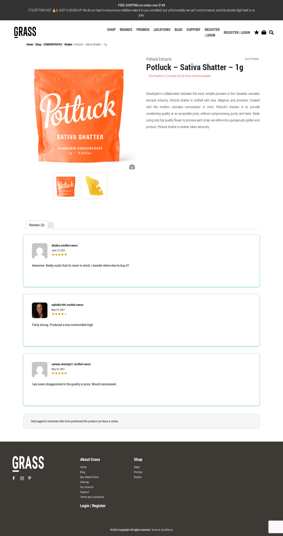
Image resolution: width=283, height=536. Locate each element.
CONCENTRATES (53, 44)
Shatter (68, 44)
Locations (162, 29)
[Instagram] (24, 479)
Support (193, 29)
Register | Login (212, 32)
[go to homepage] (28, 466)
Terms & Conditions (162, 530)
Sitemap (84, 482)
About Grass (90, 459)
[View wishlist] (256, 32)
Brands (126, 29)
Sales (137, 467)
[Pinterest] (31, 479)
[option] (80, 114)
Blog (178, 29)
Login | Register (92, 505)
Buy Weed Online (89, 477)
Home (30, 44)
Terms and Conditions (92, 497)
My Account (86, 487)
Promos (143, 29)
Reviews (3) (36, 225)
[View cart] (264, 32)
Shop (111, 29)
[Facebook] (16, 479)
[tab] (37, 225)
